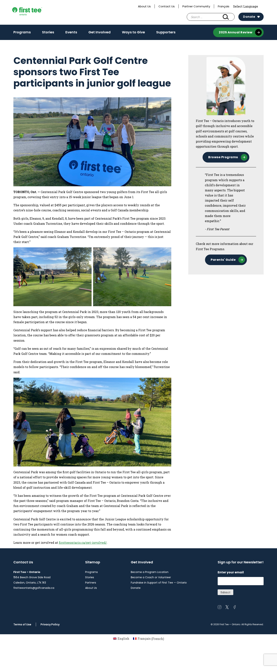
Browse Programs (223, 157)
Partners (90, 582)
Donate (249, 17)
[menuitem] (121, 638)
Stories (48, 32)
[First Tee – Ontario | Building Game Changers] (34, 12)
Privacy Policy (50, 624)
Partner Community (196, 6)
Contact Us (166, 6)
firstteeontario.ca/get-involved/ (83, 543)
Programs (22, 32)
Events (71, 32)
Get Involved (99, 32)
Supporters (165, 32)
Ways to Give (133, 32)
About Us (144, 6)
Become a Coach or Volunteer (151, 577)
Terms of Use (22, 624)
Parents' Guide (223, 260)
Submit (225, 592)
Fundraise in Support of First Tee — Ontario (159, 582)
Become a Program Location (149, 572)
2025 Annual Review (235, 32)
